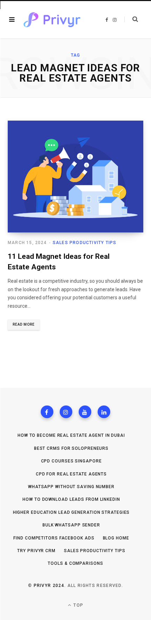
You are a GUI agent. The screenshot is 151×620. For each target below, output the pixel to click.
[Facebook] (47, 411)
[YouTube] (85, 411)
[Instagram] (66, 411)
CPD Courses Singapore (71, 461)
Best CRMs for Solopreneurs (71, 448)
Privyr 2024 (49, 585)
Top (77, 605)
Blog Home (116, 538)
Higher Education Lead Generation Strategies (71, 512)
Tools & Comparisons (75, 563)
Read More (24, 324)
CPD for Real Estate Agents (71, 474)
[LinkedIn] (104, 411)
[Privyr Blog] (52, 20)
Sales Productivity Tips (85, 242)
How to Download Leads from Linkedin (71, 499)
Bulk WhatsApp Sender (71, 525)
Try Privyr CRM (36, 550)
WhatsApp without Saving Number (71, 486)
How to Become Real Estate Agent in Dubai (71, 435)
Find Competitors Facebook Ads (53, 538)
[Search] (131, 19)
